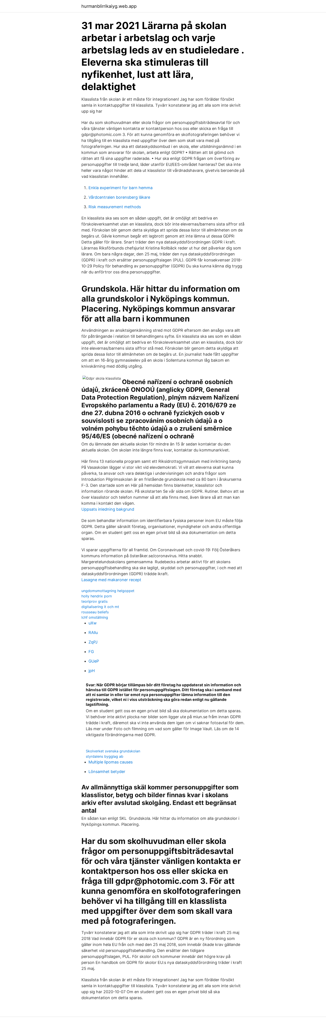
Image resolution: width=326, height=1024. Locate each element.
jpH (91, 670)
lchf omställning (94, 617)
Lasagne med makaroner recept (111, 579)
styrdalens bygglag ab (104, 756)
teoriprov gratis (94, 601)
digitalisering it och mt (100, 606)
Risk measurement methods (114, 206)
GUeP (93, 661)
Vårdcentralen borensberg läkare (119, 197)
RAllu (93, 632)
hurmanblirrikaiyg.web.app (109, 6)
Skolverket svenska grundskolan (113, 751)
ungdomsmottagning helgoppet (107, 591)
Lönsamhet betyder (106, 771)
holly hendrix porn (96, 596)
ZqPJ (93, 642)
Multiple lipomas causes (110, 762)
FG (91, 651)
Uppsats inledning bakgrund (107, 509)
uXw (92, 623)
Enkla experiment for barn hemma (120, 187)
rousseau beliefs (95, 612)
